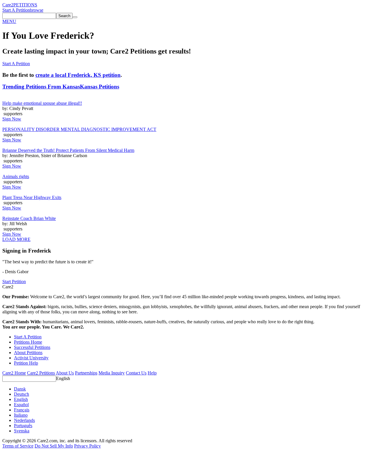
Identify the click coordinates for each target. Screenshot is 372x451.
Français (21, 409)
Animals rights (15, 176)
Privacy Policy (87, 445)
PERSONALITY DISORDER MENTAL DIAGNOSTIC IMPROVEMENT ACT (79, 129)
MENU (9, 21)
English (63, 378)
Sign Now (11, 118)
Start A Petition (16, 10)
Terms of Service (17, 445)
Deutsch (21, 394)
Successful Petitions (32, 347)
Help (152, 372)
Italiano (21, 415)
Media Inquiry (112, 372)
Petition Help (26, 363)
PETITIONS (25, 4)
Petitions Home (28, 342)
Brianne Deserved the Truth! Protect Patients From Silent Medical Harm (68, 150)
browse (36, 10)
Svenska (21, 430)
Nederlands (24, 420)
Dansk (20, 388)
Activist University (31, 357)
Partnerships (86, 372)
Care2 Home (14, 372)
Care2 (7, 4)
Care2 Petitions (41, 372)
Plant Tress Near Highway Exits (31, 197)
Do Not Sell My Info (54, 445)
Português (23, 425)
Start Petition (14, 281)
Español (21, 404)
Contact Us (136, 372)
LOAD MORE (16, 239)
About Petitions (28, 352)
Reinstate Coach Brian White (29, 218)
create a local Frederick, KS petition (78, 75)
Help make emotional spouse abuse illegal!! (42, 103)
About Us (65, 372)
